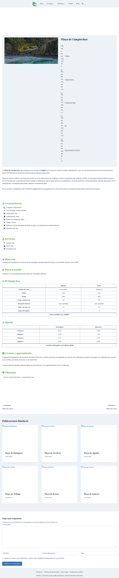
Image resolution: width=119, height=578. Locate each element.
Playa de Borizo (52, 494)
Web (82, 553)
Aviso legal (64, 572)
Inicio (42, 4)
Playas (70, 4)
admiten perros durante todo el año (37, 173)
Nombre (6, 553)
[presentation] (20, 437)
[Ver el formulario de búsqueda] (82, 3)
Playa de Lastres (91, 494)
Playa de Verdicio (53, 453)
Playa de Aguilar (91, 453)
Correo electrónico (49, 553)
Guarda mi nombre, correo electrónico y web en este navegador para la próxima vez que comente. (34, 558)
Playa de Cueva (111, 407)
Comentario (7, 524)
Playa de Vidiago (13, 494)
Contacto (39, 572)
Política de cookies (76, 572)
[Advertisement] (59, 21)
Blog (77, 4)
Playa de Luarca (7, 407)
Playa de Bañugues (13, 453)
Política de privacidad (51, 572)
